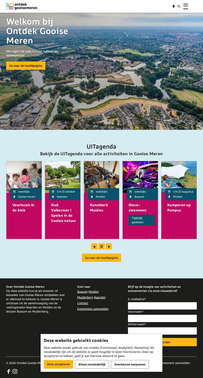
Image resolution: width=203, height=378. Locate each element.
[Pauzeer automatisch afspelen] (101, 246)
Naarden (100, 297)
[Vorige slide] (94, 246)
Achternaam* (137, 324)
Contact (82, 303)
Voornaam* (136, 312)
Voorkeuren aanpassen (129, 364)
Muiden (93, 291)
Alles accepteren (58, 364)
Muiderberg (85, 297)
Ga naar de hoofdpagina (25, 66)
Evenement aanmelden (92, 309)
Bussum (82, 291)
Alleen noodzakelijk (92, 364)
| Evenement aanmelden (173, 363)
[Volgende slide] (109, 246)
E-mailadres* (137, 299)
